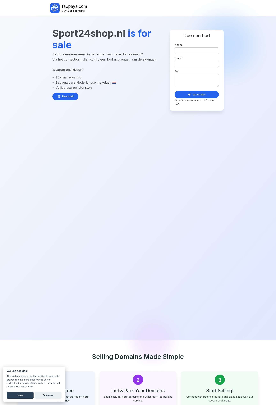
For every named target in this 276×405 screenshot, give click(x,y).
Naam (178, 44)
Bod (177, 71)
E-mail (178, 58)
